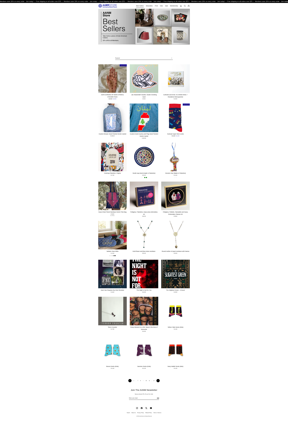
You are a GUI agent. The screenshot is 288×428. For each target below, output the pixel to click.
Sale (166, 6)
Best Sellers (140, 6)
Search (128, 412)
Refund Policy (148, 412)
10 (146, 380)
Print (156, 6)
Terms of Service (157, 412)
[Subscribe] (158, 398)
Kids (161, 6)
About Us (133, 412)
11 (149, 380)
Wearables (149, 6)
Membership (174, 6)
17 (153, 380)
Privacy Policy (140, 412)
